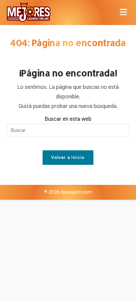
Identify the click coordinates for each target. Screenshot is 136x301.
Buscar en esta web (68, 119)
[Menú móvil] (124, 12)
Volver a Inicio (68, 157)
